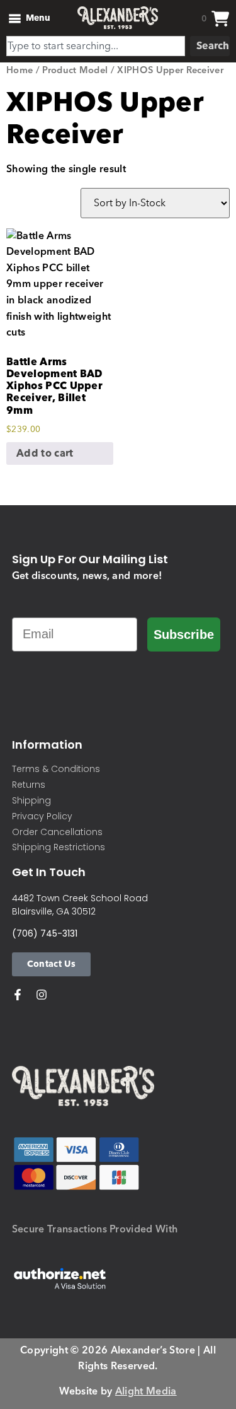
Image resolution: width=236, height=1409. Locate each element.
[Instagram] (41, 994)
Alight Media (146, 1391)
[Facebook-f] (17, 994)
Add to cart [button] (45, 453)
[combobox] (95, 46)
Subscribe (184, 634)
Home (19, 70)
